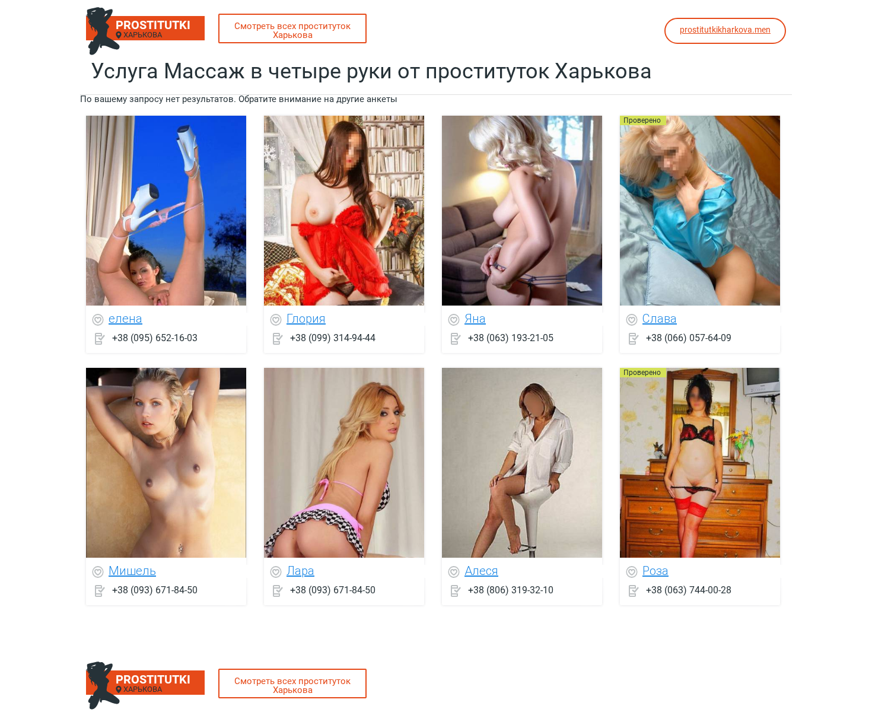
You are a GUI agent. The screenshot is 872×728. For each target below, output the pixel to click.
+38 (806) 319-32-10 (510, 590)
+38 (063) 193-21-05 (510, 338)
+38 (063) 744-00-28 (688, 590)
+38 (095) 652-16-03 (155, 338)
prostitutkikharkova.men (725, 29)
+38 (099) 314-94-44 (332, 338)
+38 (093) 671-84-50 (155, 590)
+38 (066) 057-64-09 (688, 338)
